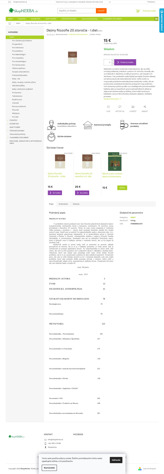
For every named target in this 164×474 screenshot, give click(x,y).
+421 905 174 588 (54, 443)
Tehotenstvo (17, 96)
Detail (122, 188)
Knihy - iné (16, 79)
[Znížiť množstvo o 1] (113, 63)
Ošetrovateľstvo (18, 68)
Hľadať (101, 11)
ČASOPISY (13, 120)
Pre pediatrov (17, 51)
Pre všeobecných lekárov (22, 40)
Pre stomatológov (19, 61)
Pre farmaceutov (18, 65)
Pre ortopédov (18, 58)
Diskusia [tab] (76, 204)
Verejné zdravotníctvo (20, 72)
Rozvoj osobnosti (19, 106)
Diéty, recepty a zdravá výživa (24, 82)
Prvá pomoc (17, 92)
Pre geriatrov (17, 44)
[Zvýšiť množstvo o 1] (113, 60)
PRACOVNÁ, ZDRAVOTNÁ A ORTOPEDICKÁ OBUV (26, 142)
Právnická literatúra (19, 75)
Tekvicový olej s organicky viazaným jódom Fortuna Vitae (79, 2)
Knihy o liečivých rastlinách (22, 89)
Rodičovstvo (17, 99)
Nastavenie (49, 467)
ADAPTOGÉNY (15, 127)
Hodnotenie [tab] (63, 204)
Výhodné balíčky (18, 85)
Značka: (95, 34)
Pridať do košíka (126, 62)
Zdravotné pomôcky (17, 134)
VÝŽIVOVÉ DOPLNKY (17, 130)
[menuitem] (10, 19)
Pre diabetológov (19, 54)
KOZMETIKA (14, 124)
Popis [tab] (51, 204)
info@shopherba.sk (55, 439)
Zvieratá (15, 103)
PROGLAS (16, 113)
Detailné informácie (111, 99)
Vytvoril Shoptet (149, 468)
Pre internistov (18, 47)
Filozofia (15, 110)
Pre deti (15, 117)
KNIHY (12, 37)
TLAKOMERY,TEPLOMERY (19, 137)
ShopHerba (52, 447)
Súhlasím (116, 460)
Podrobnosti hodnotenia (78, 34)
